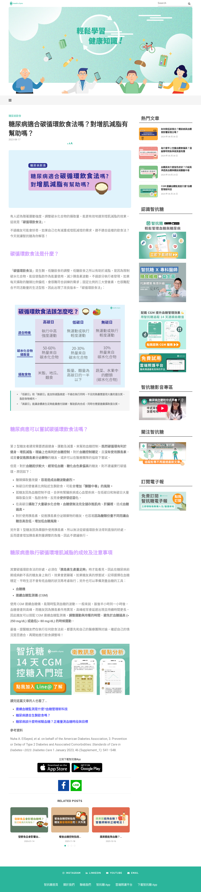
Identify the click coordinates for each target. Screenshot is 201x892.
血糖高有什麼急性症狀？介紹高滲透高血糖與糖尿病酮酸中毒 (176, 169)
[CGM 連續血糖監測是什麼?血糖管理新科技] (148, 191)
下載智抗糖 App (147, 884)
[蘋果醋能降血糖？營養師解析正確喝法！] (111, 819)
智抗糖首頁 (51, 884)
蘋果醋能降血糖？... (111, 836)
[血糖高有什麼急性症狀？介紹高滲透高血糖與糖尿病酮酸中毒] (148, 172)
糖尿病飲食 (15, 115)
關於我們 (69, 884)
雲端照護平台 (123, 884)
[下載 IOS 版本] (53, 767)
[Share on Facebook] (63, 785)
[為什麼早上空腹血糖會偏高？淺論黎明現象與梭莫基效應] (148, 153)
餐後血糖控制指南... (70, 836)
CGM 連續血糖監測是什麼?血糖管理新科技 (176, 188)
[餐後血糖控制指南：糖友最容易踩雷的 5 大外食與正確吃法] (70, 819)
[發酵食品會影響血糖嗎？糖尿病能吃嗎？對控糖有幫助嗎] (29, 819)
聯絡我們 (85, 884)
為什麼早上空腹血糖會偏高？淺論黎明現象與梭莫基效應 (176, 149)
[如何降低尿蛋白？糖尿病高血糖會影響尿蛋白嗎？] (148, 134)
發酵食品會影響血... (29, 836)
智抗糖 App (103, 884)
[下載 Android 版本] (87, 767)
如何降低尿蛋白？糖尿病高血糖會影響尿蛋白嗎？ (176, 130)
